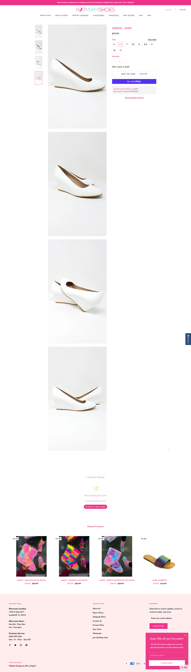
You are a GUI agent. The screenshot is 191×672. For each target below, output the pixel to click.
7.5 (133, 44)
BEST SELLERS (128, 15)
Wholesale (97, 633)
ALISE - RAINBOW (159, 580)
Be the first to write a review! (95, 507)
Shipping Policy (99, 616)
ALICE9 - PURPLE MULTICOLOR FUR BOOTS (116, 580)
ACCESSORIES (98, 15)
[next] (184, 558)
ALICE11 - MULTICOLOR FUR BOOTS (31, 580)
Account (168, 10)
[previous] (6, 558)
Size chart (152, 39)
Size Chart (97, 629)
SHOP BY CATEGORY (80, 15)
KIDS (149, 15)
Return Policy (98, 612)
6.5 (120, 44)
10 (114, 50)
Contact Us (97, 621)
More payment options (134, 97)
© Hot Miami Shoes (15, 662)
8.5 (145, 44)
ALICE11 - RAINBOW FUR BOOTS (74, 580)
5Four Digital (30, 665)
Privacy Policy (98, 625)
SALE (141, 15)
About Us (96, 608)
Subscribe (167, 663)
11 (120, 50)
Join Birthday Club (100, 637)
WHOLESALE (114, 15)
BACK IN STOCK (61, 15)
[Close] (186, 635)
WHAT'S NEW (45, 15)
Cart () (182, 9)
